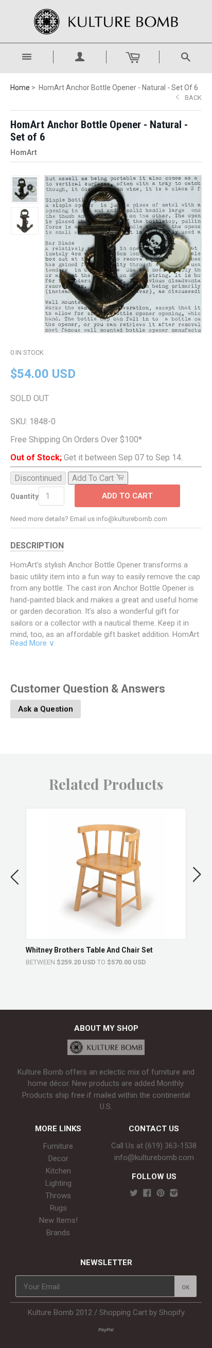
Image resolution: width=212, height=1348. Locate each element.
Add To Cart (127, 495)
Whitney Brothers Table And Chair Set (89, 950)
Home (20, 87)
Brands (58, 1232)
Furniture (58, 1146)
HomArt (23, 152)
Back (193, 97)
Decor (58, 1158)
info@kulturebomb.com (154, 1157)
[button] (15, 875)
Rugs (58, 1208)
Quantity (24, 496)
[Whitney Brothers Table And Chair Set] (106, 934)
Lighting (58, 1183)
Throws (58, 1195)
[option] (106, 887)
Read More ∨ (32, 643)
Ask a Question (45, 709)
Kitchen (58, 1171)
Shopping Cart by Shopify (142, 1312)
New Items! (58, 1220)
